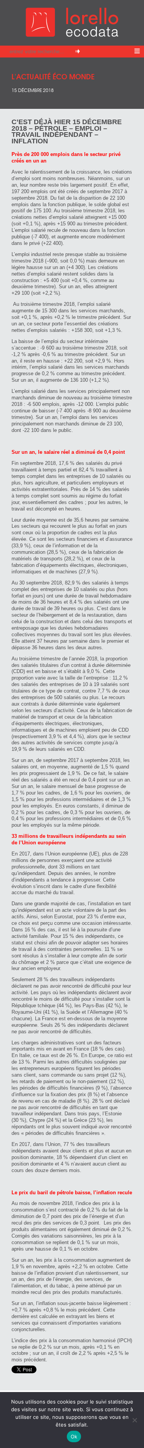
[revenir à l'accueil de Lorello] (72, 34)
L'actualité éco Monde (53, 76)
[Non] (134, 1420)
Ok (74, 1436)
